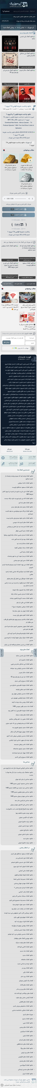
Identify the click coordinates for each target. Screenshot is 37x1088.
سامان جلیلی (16, 388)
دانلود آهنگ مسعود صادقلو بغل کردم (22, 854)
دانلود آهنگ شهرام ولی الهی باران (23, 917)
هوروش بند (22, 440)
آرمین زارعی (26, 364)
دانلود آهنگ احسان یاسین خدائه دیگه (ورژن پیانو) (18, 535)
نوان (3, 437)
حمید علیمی (23, 382)
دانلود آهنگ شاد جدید (26, 951)
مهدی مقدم (31, 434)
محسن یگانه (21, 419)
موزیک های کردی (28, 1015)
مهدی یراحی (14, 434)
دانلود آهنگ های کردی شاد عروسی (23, 522)
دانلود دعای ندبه (28, 839)
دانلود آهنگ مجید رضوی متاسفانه (23, 749)
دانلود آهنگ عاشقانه (27, 960)
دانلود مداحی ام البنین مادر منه (24, 801)
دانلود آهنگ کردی (28, 1074)
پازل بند (8, 373)
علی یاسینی (6, 403)
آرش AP (32, 364)
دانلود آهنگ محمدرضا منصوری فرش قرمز (21, 900)
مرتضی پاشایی (13, 425)
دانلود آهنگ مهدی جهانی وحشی (23, 883)
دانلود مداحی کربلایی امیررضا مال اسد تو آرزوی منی (18, 768)
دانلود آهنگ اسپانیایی (26, 1031)
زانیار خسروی (24, 388)
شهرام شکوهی (22, 397)
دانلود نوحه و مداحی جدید (25, 964)
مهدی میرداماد (23, 434)
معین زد (32, 431)
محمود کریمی (21, 425)
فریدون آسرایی (23, 410)
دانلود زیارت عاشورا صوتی (25, 822)
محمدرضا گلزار (30, 425)
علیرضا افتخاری (30, 407)
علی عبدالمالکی (22, 403)
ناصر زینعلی (8, 437)
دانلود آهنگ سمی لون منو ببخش (23, 560)
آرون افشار (19, 364)
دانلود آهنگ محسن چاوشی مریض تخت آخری (20, 736)
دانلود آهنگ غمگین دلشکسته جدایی (22, 1010)
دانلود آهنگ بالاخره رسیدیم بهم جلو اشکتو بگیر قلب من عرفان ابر (18, 620)
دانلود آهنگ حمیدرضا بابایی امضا (23, 879)
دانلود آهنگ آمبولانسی (26, 1065)
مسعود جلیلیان (20, 428)
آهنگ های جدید (31, 284)
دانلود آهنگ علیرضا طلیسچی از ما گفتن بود (20, 711)
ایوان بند (7, 370)
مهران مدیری (31, 437)
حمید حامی (10, 379)
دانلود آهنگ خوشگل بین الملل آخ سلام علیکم (20, 579)
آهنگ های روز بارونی (27, 1053)
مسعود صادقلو (11, 428)
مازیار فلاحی (31, 413)
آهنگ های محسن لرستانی (25, 1070)
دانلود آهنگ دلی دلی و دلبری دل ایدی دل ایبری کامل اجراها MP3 (17, 493)
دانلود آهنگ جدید (28, 955)
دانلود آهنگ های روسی (26, 1027)
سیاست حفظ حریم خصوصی (12, 1085)
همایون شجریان (30, 440)
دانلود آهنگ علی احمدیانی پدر (24, 858)
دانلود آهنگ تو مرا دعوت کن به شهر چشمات (20, 556)
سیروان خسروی (12, 391)
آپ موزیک (18, 4)
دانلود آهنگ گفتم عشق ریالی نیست (23, 615)
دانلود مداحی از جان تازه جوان (24, 779)
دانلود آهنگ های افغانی (26, 1002)
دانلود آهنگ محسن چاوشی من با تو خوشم (20, 934)
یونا (33, 443)
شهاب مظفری (31, 397)
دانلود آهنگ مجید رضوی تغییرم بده (22, 728)
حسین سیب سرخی (19, 379)
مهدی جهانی (16, 431)
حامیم (10, 376)
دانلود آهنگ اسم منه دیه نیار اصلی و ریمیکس (20, 527)
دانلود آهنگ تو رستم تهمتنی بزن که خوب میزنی (19, 723)
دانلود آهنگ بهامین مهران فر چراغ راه (22, 926)
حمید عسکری (30, 382)
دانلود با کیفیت (17, 209)
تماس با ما (20, 27)
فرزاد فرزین (31, 410)
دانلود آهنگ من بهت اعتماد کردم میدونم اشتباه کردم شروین (17, 566)
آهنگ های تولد (7, 284)
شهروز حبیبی (7, 397)
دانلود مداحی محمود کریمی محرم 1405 (21, 784)
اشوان (16, 367)
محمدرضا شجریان (13, 422)
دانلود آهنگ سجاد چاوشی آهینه (24, 548)
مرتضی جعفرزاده (29, 428)
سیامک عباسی (30, 391)
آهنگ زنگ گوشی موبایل (26, 981)
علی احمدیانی (15, 401)
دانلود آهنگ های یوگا (27, 1048)
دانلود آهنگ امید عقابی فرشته (24, 690)
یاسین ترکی (15, 440)
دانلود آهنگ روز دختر (27, 976)
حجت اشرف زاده (30, 379)
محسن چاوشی (11, 416)
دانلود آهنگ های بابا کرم (26, 503)
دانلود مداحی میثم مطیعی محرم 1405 (22, 792)
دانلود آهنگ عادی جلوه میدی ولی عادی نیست (19, 518)
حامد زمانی (25, 376)
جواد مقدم (31, 376)
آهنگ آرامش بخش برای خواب (24, 998)
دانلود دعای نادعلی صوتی (25, 834)
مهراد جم (7, 434)
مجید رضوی (31, 416)
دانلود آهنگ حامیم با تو (26, 660)
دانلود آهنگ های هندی (26, 1061)
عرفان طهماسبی (25, 401)
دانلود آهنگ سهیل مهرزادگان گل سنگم (22, 732)
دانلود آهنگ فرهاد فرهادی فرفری (24, 875)
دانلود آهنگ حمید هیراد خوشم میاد (23, 905)
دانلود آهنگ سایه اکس (26, 552)
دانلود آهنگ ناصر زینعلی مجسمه (23, 744)
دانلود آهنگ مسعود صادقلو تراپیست (22, 487)
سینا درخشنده (23, 394)
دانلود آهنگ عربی (28, 1023)
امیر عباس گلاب (9, 367)
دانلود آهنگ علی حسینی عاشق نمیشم (22, 862)
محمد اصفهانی (13, 419)
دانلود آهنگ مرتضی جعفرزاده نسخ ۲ (22, 607)
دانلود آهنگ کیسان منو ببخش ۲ (23, 888)
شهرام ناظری (15, 397)
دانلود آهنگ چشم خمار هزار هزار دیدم (22, 507)
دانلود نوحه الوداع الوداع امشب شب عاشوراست (19, 809)
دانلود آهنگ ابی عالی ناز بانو (25, 603)
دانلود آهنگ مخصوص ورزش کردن (23, 1006)
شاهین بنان (6, 394)
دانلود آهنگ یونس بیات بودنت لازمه (22, 702)
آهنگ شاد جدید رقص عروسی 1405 (23, 706)
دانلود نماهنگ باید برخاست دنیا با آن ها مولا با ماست (19, 773)
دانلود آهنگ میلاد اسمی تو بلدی (23, 930)
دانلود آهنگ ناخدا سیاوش (25, 483)
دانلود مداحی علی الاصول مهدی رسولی (21, 805)
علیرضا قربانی (12, 407)
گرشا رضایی (16, 410)
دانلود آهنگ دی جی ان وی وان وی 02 (22, 677)
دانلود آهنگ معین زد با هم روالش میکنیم (21, 719)
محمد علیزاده (30, 422)
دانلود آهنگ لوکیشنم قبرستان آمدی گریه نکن (20, 633)
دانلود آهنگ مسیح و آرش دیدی (24, 681)
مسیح (4, 428)
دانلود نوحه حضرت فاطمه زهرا (24, 813)
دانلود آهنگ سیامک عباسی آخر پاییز (22, 896)
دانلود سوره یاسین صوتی (25, 826)
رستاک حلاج (31, 385)
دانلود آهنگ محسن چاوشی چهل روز (22, 694)
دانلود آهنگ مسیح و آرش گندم (24, 757)
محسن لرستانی (30, 419)
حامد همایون (16, 376)
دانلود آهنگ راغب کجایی (26, 892)
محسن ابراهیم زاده (22, 416)
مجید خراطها (7, 413)
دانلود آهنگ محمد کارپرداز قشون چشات (21, 598)
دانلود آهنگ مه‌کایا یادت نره (25, 544)
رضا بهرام (24, 385)
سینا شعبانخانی (14, 394)
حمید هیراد (15, 382)
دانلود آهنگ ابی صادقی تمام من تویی (22, 664)
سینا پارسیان (31, 394)
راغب (10, 382)
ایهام (12, 370)
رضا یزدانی (5, 385)
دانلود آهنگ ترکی (28, 972)
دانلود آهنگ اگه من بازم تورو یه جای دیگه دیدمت (18, 499)
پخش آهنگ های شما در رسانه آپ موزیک (25, 21)
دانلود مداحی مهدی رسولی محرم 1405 (21, 796)
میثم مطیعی (23, 437)
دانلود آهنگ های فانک (26, 985)
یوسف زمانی (7, 440)
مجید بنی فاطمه (16, 413)
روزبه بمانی (31, 388)
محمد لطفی (23, 422)
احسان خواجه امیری (10, 364)
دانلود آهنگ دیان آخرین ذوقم (24, 531)
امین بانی (24, 370)
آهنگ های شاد (18, 284)
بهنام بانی (13, 373)
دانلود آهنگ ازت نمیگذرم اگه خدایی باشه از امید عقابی (19, 573)
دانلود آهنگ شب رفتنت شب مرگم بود (22, 909)
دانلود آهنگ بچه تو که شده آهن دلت (22, 539)
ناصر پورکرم (16, 437)
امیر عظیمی (31, 370)
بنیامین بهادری (21, 373)
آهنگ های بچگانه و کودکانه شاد (23, 993)
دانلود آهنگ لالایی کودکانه (25, 947)
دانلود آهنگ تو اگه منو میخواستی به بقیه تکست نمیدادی (19, 512)
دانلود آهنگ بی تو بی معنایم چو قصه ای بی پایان (18, 645)
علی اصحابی (8, 401)
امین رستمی (18, 370)
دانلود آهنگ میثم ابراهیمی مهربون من (22, 698)
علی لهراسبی (14, 403)
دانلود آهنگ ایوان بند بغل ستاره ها (23, 611)
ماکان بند (24, 413)
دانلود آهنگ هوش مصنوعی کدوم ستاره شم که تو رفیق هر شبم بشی (19, 627)
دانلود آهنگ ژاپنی (28, 1036)
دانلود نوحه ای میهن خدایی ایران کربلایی (21, 740)
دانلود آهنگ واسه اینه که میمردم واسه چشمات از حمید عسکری (19, 477)
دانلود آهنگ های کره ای (26, 1040)
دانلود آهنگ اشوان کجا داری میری (23, 867)
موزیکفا (27, 450)
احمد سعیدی (22, 367)
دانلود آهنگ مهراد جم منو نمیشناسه (22, 753)
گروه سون (8, 410)
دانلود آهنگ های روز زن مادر (24, 989)
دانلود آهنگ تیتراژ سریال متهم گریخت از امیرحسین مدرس (18, 639)
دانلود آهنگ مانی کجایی (26, 871)
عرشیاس (32, 401)
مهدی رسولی (8, 431)
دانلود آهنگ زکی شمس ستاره (24, 656)
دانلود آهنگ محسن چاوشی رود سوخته (21, 668)
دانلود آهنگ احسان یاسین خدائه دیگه (22, 594)
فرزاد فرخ (5, 407)
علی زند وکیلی (30, 403)
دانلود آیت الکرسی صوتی (26, 817)
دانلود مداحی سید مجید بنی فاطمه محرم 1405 (19, 788)
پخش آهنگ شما (8, 27)
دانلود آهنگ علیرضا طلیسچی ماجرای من (21, 685)
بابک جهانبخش (30, 373)
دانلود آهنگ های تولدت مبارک (24, 715)
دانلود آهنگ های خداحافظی (25, 1044)
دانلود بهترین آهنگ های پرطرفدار (23, 938)
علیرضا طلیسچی (21, 407)
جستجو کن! (6, 11)
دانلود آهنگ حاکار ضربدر (26, 673)
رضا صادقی (12, 385)
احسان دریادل (30, 367)
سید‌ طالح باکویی (21, 391)
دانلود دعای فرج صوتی (26, 830)
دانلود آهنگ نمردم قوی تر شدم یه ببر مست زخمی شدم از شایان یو (19, 584)
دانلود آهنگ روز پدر (27, 968)
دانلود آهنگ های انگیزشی (25, 1057)
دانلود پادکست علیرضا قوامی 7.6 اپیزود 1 (18, 106)
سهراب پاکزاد (8, 388)
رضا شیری (18, 385)
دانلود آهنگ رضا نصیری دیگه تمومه (23, 590)
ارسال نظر (6, 342)
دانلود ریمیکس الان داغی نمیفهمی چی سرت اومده (18, 913)
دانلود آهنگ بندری (27, 1019)
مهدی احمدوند (25, 431)
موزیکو (10, 450)
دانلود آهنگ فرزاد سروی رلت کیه (24, 922)
